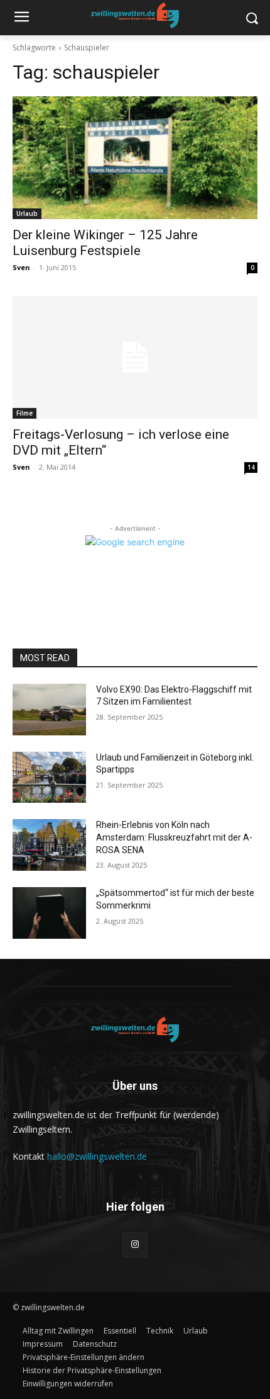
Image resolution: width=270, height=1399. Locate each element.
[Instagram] (134, 1244)
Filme (24, 413)
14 (251, 467)
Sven (21, 267)
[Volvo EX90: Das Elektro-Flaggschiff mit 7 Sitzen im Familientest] (49, 709)
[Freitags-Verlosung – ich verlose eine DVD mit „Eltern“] (135, 357)
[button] (83, 1357)
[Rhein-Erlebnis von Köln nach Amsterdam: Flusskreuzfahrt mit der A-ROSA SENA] (49, 845)
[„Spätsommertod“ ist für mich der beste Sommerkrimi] (49, 913)
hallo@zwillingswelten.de (97, 1156)
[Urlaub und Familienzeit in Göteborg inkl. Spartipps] (49, 777)
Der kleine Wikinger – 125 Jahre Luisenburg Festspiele (105, 242)
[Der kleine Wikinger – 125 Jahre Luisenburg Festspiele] (135, 157)
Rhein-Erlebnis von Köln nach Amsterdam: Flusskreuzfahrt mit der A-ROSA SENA (174, 837)
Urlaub (27, 213)
